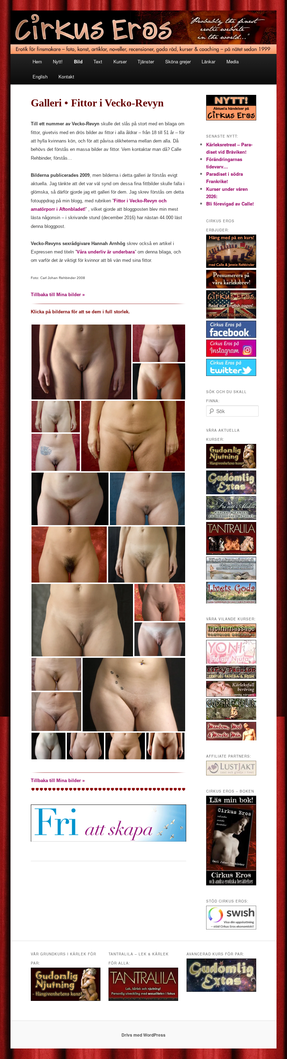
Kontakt (66, 76)
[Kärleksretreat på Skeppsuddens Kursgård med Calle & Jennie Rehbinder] (231, 578)
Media (232, 61)
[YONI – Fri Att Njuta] (231, 662)
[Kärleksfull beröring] (231, 695)
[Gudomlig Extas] (231, 492)
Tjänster (146, 61)
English (40, 76)
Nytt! (58, 61)
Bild (78, 61)
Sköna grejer (178, 61)
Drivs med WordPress (143, 1035)
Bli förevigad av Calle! (230, 203)
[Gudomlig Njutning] (231, 467)
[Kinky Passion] (231, 677)
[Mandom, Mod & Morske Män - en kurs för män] (231, 739)
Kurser (120, 61)
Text (97, 61)
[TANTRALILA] (231, 553)
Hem (37, 61)
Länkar (208, 61)
